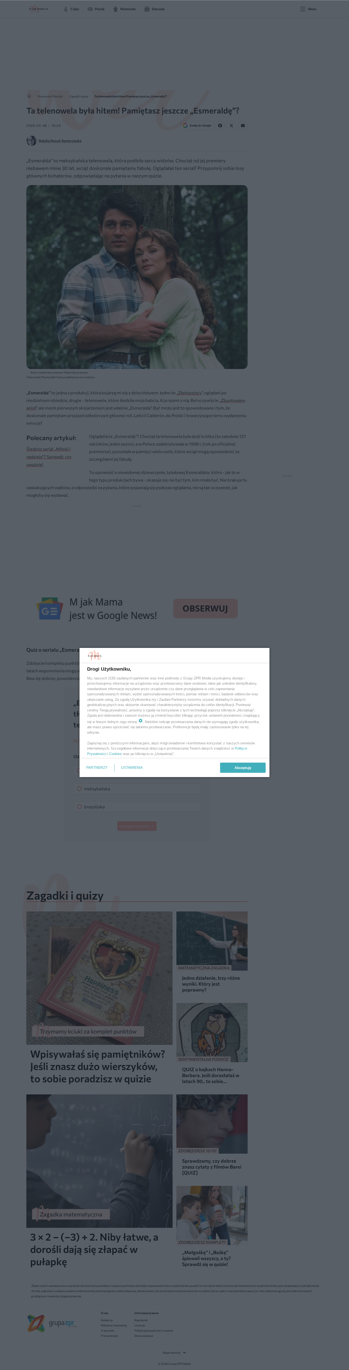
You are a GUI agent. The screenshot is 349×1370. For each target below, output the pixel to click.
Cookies (115, 754)
